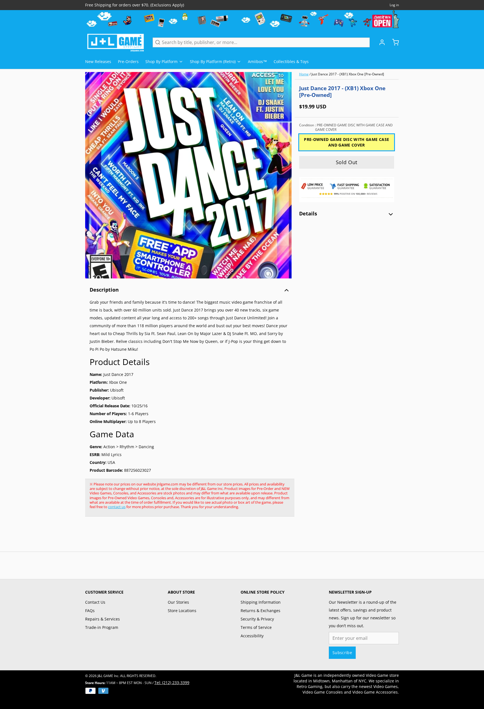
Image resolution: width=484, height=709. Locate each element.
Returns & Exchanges (260, 610)
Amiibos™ (257, 61)
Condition (346, 127)
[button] (346, 162)
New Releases (98, 61)
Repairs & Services (102, 619)
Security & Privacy (257, 619)
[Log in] (379, 42)
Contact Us (95, 602)
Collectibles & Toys (291, 61)
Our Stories (178, 602)
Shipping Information (261, 602)
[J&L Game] (115, 42)
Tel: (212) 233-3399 (171, 682)
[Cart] (393, 42)
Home (304, 74)
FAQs (90, 610)
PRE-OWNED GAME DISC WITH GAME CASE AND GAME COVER (346, 142)
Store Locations (182, 610)
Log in (394, 5)
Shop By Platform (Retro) (213, 61)
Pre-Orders (128, 61)
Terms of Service (256, 627)
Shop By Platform (161, 61)
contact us (116, 506)
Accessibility (252, 635)
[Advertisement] (187, 537)
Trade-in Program (101, 627)
